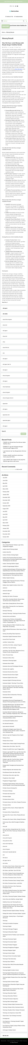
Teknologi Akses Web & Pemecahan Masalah (13, 964)
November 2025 (6, 500)
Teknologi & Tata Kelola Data (9, 958)
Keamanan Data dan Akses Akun (10, 672)
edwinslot (5, 588)
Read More (4, 302)
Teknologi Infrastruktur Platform (10, 996)
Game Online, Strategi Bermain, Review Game (13, 603)
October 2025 (6, 503)
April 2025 (5, 520)
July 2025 (5, 511)
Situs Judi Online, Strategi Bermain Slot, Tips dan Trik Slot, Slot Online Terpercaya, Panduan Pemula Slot (14, 831)
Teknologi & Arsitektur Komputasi (10, 923)
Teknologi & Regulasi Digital (9, 950)
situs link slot (6, 347)
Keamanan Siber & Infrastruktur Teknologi (12, 694)
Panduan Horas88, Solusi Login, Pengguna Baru (13, 749)
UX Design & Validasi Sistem (9, 1030)
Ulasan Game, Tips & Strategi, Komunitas (12, 1015)
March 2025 (5, 522)
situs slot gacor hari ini (8, 398)
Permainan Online (7, 805)
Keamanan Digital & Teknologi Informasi (12, 680)
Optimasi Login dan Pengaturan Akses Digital (13, 735)
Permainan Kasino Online (8, 799)
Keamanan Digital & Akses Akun (10, 677)
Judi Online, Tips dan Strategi (9, 647)
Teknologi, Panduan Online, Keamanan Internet (13, 1007)
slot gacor (5, 330)
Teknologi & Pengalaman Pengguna (11, 947)
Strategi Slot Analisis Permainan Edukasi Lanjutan (14, 913)
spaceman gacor (6, 420)
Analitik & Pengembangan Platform (11, 566)
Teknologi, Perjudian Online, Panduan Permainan (14, 1010)
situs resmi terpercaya (8, 843)
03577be (5, 47)
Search (4, 431)
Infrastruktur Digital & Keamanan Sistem (12, 636)
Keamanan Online (7, 691)
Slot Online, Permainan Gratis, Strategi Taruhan (13, 880)
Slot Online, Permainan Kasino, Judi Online (12, 883)
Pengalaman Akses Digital (9, 778)
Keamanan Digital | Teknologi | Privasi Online (13, 683)
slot (4, 353)
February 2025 (6, 525)
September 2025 (6, 505)
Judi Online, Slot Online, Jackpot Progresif (12, 645)
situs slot (5, 325)
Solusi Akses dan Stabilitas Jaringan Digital (13, 899)
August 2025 (5, 508)
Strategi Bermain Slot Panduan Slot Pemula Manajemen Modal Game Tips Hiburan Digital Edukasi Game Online (13, 906)
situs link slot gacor (7, 319)
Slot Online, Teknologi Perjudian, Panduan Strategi (14, 896)
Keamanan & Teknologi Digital (9, 660)
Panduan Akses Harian (8, 740)
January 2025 (6, 528)
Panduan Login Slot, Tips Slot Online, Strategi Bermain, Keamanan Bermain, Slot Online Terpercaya (13, 761)
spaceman (5, 403)
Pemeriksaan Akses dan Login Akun (11, 775)
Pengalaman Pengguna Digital (9, 780)
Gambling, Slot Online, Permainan (10, 596)
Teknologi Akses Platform (9, 961)
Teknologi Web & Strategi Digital (10, 1001)
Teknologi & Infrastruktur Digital (10, 932)
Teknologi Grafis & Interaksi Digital (10, 981)
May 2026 (5, 483)
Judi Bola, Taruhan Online (8, 642)
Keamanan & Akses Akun (8, 657)
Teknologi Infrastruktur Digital (9, 993)
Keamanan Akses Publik (8, 663)
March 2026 (5, 489)
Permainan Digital (7, 796)
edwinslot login (6, 593)
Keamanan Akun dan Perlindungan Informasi (13, 666)
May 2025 (5, 517)
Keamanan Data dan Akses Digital (10, 674)
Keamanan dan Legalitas (8, 669)
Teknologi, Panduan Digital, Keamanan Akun (13, 1004)
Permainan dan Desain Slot (9, 793)
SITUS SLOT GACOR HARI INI (9, 852)
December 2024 (6, 531)
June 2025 (5, 514)
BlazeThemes (15, 1042)
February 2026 (6, 491)
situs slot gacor (18, 69)
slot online (5, 863)
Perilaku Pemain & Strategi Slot (10, 788)
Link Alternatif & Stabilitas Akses (10, 720)
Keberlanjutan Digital (7, 697)
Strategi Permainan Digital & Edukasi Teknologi (13, 910)
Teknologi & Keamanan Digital (9, 939)
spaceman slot (6, 414)
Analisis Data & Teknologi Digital (10, 549)
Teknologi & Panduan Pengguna (10, 944)
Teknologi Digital (6, 967)
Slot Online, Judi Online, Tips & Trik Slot (12, 870)
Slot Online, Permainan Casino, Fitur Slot (12, 877)
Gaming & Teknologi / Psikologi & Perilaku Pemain (14, 613)
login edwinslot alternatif (8, 726)
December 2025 (6, 497)
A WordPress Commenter (9, 469)
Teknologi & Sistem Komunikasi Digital (11, 956)
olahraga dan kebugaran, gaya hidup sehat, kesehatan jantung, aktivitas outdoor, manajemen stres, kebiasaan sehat (14, 731)
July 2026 (5, 477)
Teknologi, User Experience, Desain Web (12, 1012)
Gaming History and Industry (9, 616)
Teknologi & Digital (7, 926)
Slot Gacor (5, 857)
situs (4, 341)
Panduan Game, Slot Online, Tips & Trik (11, 746)
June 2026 (5, 480)
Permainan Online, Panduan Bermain (11, 812)
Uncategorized (6, 1018)
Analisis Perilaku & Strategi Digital (10, 555)
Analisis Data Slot (7, 552)
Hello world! (19, 469)
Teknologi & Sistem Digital (9, 953)
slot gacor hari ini (7, 364)
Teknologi (5, 920)
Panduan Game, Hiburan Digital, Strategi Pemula (13, 743)
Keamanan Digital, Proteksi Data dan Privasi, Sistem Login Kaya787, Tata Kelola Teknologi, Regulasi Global (13, 687)
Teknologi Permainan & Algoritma (10, 998)
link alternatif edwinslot (8, 723)
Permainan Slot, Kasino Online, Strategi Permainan (14, 819)
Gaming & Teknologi (7, 610)
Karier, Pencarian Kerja (8, 655)
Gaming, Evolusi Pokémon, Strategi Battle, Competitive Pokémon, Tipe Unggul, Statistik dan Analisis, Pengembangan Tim (14, 621)
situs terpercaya (6, 386)
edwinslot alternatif (7, 590)
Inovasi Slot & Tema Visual (9, 639)
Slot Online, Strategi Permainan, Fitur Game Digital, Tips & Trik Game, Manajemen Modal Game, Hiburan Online (14, 892)
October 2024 (6, 536)
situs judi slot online (7, 840)
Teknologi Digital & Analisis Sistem (11, 970)
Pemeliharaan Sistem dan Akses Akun (11, 772)
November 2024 (6, 534)
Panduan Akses (6, 738)
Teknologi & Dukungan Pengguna (10, 929)
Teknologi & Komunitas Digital (10, 942)
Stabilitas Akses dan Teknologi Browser (12, 902)
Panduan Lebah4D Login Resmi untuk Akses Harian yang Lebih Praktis (12, 1)
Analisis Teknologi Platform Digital (11, 563)
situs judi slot (6, 835)
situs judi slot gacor (7, 838)
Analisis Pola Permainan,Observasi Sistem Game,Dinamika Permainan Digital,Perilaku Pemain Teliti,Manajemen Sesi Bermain (14, 559)
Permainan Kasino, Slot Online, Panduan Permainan (14, 802)
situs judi (5, 826)
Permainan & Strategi (7, 790)
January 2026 (6, 494)
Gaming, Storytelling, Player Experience (11, 633)
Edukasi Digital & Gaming (8, 578)
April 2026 (5, 486)
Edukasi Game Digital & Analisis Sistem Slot (13, 585)
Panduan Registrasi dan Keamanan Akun (12, 769)
